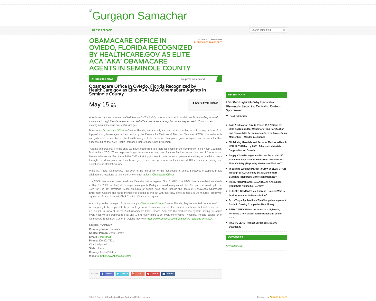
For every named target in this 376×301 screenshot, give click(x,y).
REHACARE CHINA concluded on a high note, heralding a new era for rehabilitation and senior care (255, 213)
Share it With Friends (206, 103)
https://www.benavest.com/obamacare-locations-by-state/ (179, 218)
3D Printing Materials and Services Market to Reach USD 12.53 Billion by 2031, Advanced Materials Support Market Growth (258, 146)
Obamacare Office (113, 130)
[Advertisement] (241, 14)
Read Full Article (238, 116)
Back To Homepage (212, 39)
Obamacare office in (152, 203)
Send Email (104, 236)
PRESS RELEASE (102, 30)
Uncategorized (234, 245)
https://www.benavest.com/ (115, 255)
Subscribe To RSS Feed (209, 42)
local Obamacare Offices (160, 174)
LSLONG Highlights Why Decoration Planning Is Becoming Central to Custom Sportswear (253, 106)
